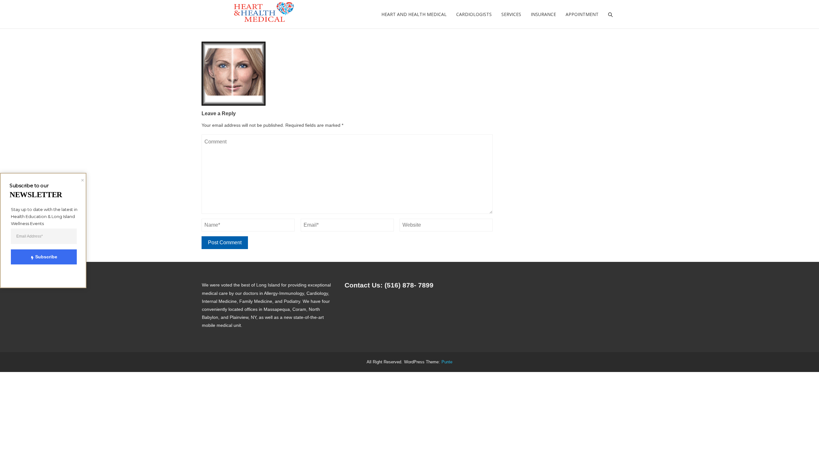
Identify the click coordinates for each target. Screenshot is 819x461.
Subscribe (46, 256)
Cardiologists (474, 14)
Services (511, 14)
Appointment (582, 14)
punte (446, 362)
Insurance (543, 14)
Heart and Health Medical (414, 14)
